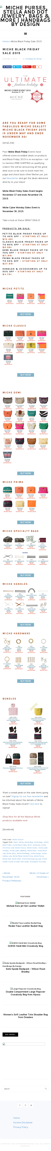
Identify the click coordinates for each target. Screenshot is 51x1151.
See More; (10, 1034)
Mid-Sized (25, 862)
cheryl (15, 842)
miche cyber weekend (18, 851)
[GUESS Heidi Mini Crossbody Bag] (25, 943)
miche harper (36, 853)
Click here (34, 804)
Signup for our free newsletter (27, 796)
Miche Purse (39, 856)
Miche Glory (11, 853)
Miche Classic (20, 848)
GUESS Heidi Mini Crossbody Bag (25, 946)
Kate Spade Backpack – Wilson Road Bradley (25, 970)
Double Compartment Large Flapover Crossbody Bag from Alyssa (25, 993)
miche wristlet (14, 862)
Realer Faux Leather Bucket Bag (25, 926)
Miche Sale (7, 859)
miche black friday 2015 (22, 845)
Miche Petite (17, 856)
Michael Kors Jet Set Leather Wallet (25, 906)
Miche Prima (28, 856)
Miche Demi (32, 851)
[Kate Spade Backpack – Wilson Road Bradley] (25, 966)
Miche (21, 842)
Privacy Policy (20, 1127)
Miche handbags (23, 853)
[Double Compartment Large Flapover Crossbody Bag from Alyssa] (25, 989)
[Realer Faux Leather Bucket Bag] (25, 923)
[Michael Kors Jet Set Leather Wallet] (25, 903)
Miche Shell (16, 859)
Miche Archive (17, 840)
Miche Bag (29, 842)
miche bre (36, 845)
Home (6, 41)
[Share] (34, 66)
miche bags (38, 842)
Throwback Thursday (38, 862)
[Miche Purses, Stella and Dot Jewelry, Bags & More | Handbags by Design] (25, 24)
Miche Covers (32, 848)
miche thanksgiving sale (31, 859)
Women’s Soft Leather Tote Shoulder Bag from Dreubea (25, 1016)
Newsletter (12, 178)
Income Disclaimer (23, 1122)
